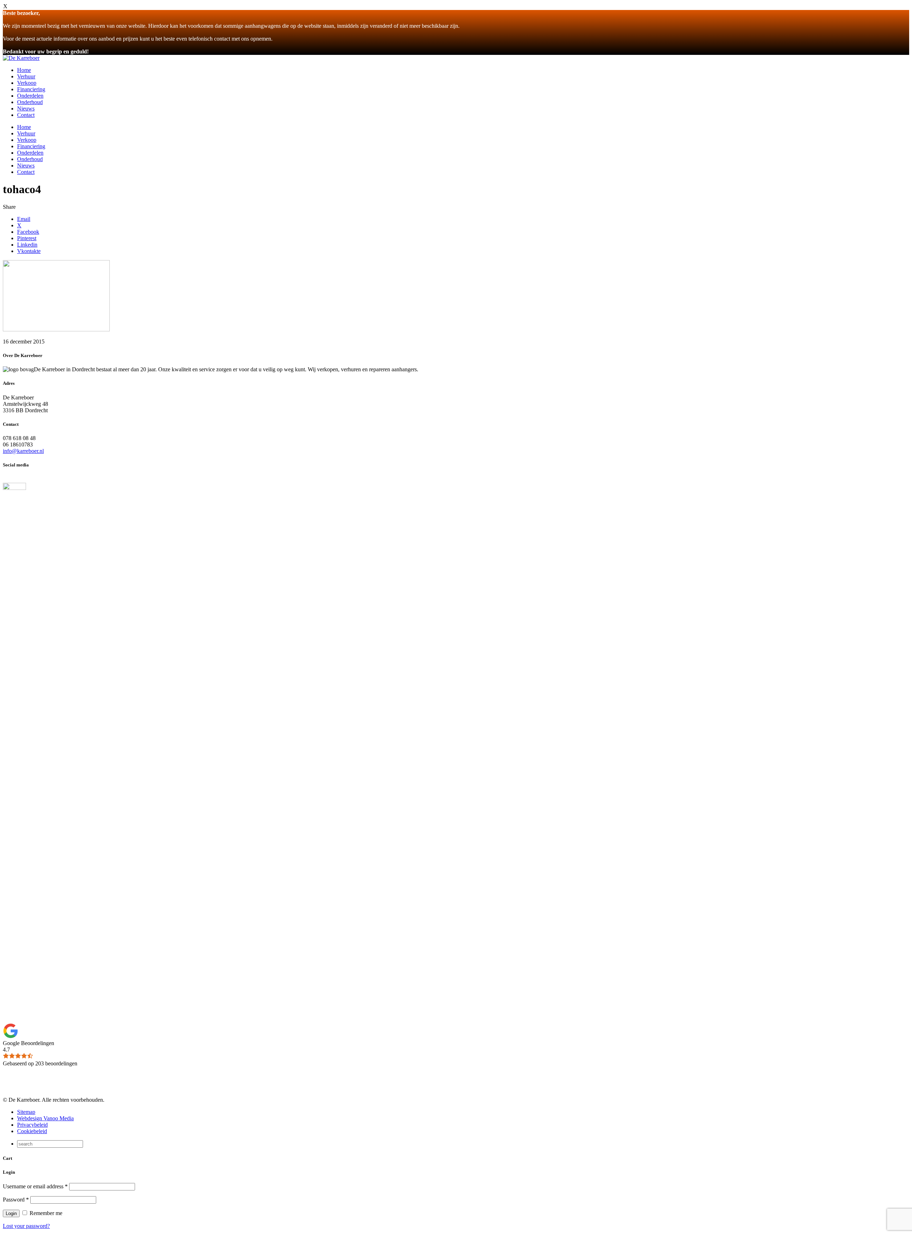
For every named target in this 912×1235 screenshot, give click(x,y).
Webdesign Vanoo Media (45, 1118)
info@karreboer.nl (23, 451)
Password (16, 1200)
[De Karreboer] (21, 58)
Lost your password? (26, 1226)
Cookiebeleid (32, 1131)
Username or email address (35, 1186)
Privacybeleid (32, 1125)
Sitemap (26, 1112)
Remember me (45, 1213)
